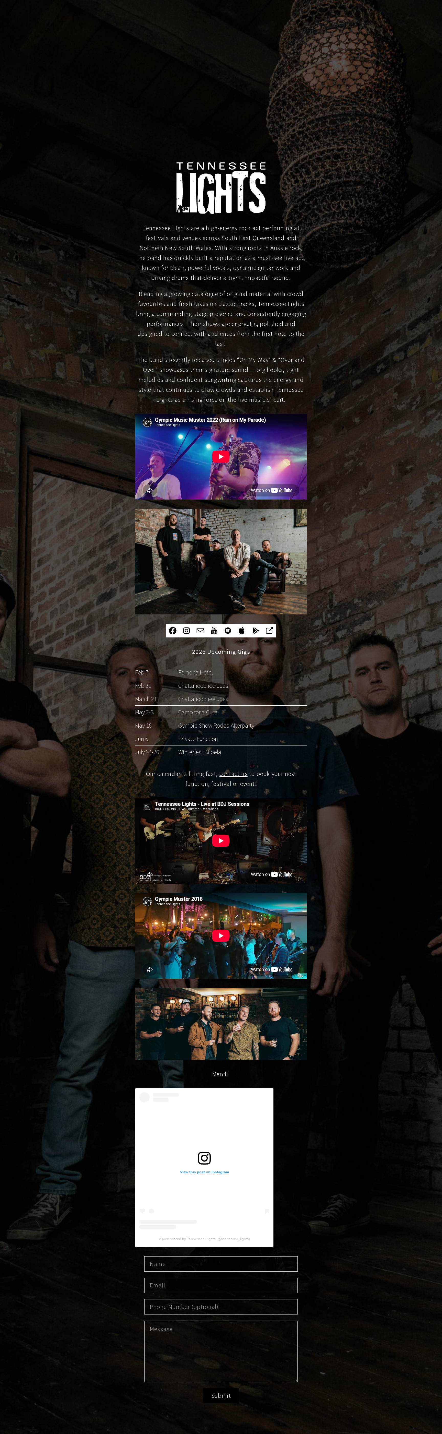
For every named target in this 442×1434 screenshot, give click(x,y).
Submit (221, 1396)
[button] (173, 630)
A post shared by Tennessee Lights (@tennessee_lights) (204, 1239)
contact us (233, 774)
